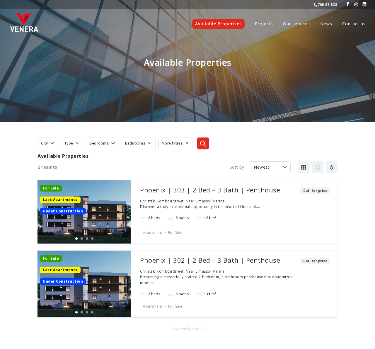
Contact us (354, 24)
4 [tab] (92, 238)
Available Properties (218, 23)
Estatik (198, 328)
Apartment (152, 232)
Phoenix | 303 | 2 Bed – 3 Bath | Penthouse (210, 189)
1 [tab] (76, 238)
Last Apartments (60, 200)
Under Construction (63, 211)
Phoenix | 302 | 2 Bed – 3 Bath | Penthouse (210, 260)
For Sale (51, 188)
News (326, 24)
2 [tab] (82, 238)
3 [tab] (87, 238)
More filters (172, 143)
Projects (264, 24)
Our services (296, 24)
